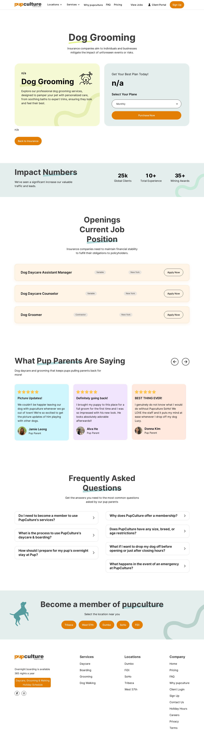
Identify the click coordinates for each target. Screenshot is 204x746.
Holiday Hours (178, 708)
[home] (28, 4)
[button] (54, 5)
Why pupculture (93, 4)
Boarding (85, 670)
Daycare (85, 663)
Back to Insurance (28, 141)
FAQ (108, 4)
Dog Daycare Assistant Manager (46, 272)
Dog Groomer (31, 315)
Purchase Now (146, 115)
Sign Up (176, 4)
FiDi (137, 624)
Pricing (118, 4)
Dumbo (107, 624)
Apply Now (173, 272)
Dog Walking (88, 683)
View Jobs (137, 4)
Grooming (86, 676)
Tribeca (69, 624)
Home (173, 663)
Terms (173, 727)
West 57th (88, 624)
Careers (174, 715)
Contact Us (177, 702)
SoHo (123, 624)
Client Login (177, 689)
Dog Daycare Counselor (39, 293)
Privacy (174, 721)
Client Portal (159, 4)
